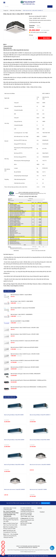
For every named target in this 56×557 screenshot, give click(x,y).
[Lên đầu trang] (53, 553)
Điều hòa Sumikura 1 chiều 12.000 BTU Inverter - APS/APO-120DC (25, 327)
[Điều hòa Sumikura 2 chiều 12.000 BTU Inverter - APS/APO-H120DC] (6, 356)
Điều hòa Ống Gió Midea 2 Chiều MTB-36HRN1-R (40, 414)
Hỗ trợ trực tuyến (45, 503)
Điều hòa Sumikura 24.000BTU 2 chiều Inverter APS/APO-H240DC (25, 367)
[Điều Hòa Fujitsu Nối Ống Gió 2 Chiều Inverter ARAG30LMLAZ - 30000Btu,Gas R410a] (6, 382)
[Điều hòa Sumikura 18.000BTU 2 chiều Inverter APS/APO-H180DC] (6, 362)
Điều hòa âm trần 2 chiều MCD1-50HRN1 (38, 489)
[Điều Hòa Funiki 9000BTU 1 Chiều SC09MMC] (6, 323)
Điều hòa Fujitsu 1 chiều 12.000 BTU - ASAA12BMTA (22, 301)
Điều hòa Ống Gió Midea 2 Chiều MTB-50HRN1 (14, 414)
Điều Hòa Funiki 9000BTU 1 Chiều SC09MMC (20, 321)
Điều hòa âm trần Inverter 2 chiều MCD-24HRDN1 (14, 489)
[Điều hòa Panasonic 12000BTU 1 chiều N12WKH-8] (6, 296)
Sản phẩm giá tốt (9, 291)
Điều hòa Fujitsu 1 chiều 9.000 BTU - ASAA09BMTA (21, 314)
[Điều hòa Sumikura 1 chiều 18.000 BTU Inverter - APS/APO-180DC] (6, 336)
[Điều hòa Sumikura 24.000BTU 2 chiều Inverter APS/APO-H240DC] (6, 369)
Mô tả (4, 44)
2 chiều (31, 87)
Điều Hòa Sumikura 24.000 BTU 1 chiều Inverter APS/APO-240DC (24, 340)
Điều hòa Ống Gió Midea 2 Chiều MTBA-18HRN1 (14, 464)
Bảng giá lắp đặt (7, 48)
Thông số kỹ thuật (8, 46)
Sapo (47, 555)
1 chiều (27, 87)
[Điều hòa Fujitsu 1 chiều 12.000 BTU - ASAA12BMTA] (6, 303)
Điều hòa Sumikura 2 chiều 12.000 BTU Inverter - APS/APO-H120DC (25, 353)
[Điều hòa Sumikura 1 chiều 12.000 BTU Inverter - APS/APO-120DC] (6, 329)
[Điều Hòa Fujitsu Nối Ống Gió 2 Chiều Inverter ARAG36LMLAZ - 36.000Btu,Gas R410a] (6, 389)
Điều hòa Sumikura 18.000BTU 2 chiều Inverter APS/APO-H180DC (25, 360)
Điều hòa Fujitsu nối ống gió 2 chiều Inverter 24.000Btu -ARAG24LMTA (25, 373)
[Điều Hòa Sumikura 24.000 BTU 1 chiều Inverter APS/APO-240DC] (6, 343)
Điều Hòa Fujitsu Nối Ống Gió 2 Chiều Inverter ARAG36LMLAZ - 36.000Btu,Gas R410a (28, 386)
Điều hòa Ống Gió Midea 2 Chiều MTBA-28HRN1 (14, 439)
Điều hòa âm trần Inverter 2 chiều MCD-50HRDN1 (40, 464)
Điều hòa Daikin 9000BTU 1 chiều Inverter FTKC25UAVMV (23, 307)
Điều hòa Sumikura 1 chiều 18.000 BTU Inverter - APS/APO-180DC (25, 334)
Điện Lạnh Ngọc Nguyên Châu (10, 284)
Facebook (42, 512)
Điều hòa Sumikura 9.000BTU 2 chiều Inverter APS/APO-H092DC (24, 347)
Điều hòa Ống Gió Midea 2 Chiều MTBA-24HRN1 (40, 439)
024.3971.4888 (43, 32)
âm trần (35, 87)
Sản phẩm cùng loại (9, 397)
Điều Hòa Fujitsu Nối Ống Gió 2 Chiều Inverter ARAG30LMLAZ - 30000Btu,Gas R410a (28, 380)
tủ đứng (39, 87)
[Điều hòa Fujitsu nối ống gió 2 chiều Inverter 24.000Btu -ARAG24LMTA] (6, 375)
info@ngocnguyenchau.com (29, 551)
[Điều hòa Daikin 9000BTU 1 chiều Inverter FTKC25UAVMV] (6, 310)
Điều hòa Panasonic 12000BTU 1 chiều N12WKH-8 (21, 294)
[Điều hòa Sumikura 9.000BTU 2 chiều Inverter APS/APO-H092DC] (6, 349)
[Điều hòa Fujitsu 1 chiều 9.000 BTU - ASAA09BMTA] (6, 316)
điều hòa (18, 87)
